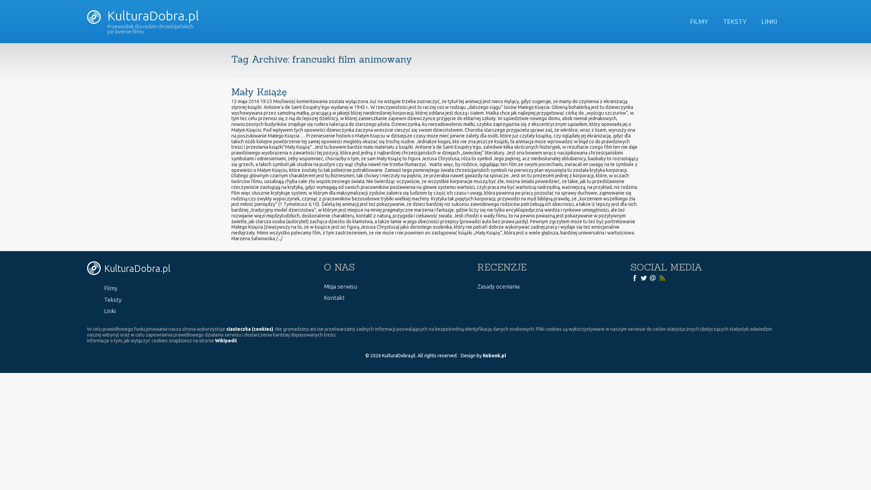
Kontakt (334, 297)
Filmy (699, 21)
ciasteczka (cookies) (249, 329)
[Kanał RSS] (662, 277)
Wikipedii (226, 340)
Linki (769, 21)
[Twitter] (644, 277)
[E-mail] (653, 277)
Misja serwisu (340, 286)
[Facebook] (634, 277)
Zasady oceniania (498, 286)
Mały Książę (259, 92)
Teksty (734, 21)
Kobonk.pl (494, 355)
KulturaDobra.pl (151, 16)
